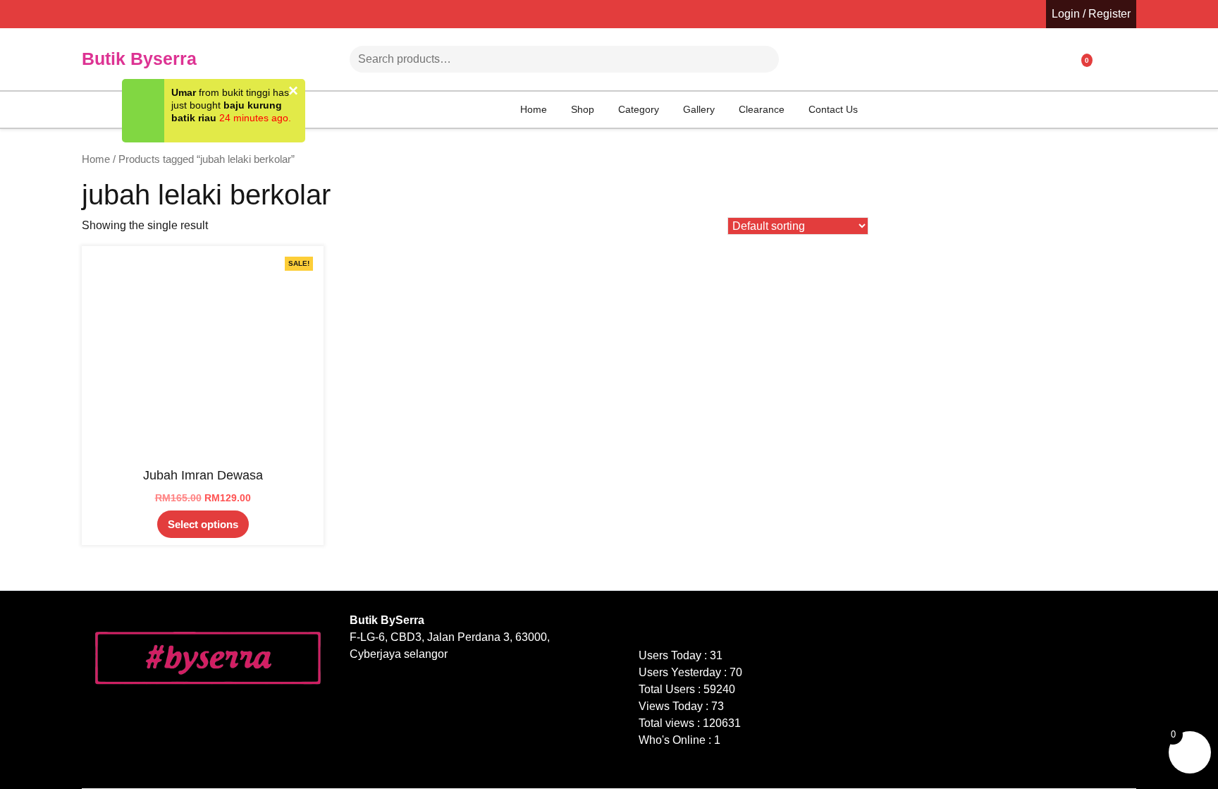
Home (533, 109)
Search (740, 59)
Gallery (699, 109)
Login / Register (1091, 14)
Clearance (762, 109)
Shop (582, 109)
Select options (203, 524)
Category (638, 109)
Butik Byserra (139, 58)
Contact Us (833, 109)
